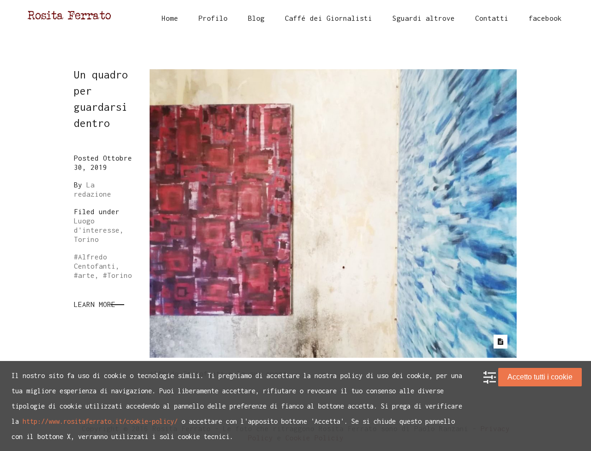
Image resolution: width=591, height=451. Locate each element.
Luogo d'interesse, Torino (99, 229)
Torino (119, 275)
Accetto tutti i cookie (540, 377)
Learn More (94, 304)
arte (86, 275)
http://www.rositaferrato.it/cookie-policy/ (100, 421)
